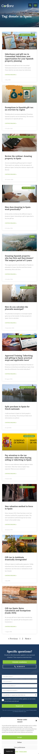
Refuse (19, 742)
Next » (28, 638)
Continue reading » (11, 74)
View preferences (19, 747)
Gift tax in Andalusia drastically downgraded (16, 558)
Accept (19, 737)
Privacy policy (23, 751)
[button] (36, 721)
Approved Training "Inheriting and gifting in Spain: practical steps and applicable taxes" (19, 357)
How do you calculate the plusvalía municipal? (16, 308)
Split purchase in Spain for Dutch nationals (17, 407)
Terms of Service (19, 711)
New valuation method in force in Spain (19, 507)
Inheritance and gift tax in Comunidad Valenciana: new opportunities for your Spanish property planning (19, 57)
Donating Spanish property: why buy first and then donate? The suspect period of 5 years (19, 258)
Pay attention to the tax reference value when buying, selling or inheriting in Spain (18, 457)
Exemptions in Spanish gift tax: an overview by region (19, 108)
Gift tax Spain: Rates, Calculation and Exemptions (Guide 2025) (18, 610)
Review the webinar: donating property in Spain (18, 157)
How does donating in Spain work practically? (17, 208)
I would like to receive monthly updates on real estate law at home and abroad (19, 700)
